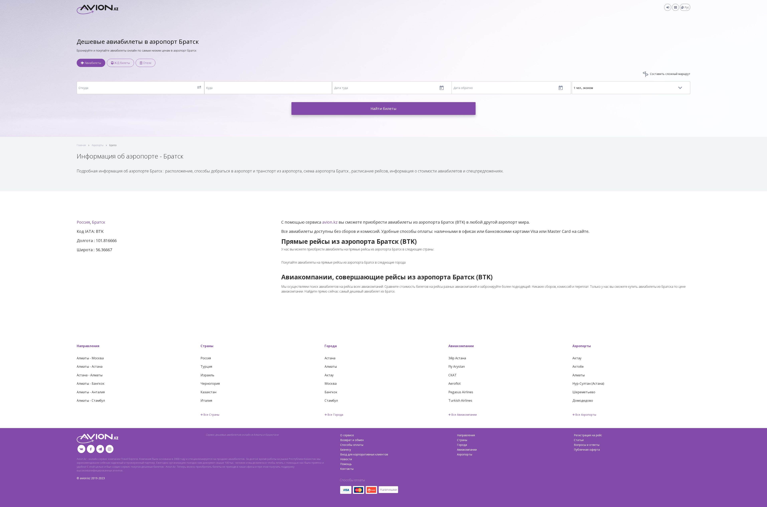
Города (331, 346)
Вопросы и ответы (586, 445)
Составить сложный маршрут (669, 74)
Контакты (347, 469)
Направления (88, 346)
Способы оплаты (351, 445)
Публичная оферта (587, 449)
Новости (346, 459)
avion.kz (330, 222)
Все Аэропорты (585, 414)
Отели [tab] (146, 63)
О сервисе (347, 435)
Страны (207, 346)
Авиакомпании (461, 346)
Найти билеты (383, 108)
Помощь (346, 464)
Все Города (335, 414)
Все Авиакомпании (464, 414)
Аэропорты (97, 145)
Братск (98, 222)
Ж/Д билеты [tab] (121, 63)
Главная (81, 145)
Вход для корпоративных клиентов (364, 454)
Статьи (579, 440)
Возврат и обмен (352, 440)
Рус (686, 7)
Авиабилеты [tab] (92, 63)
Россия (83, 222)
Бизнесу (345, 449)
